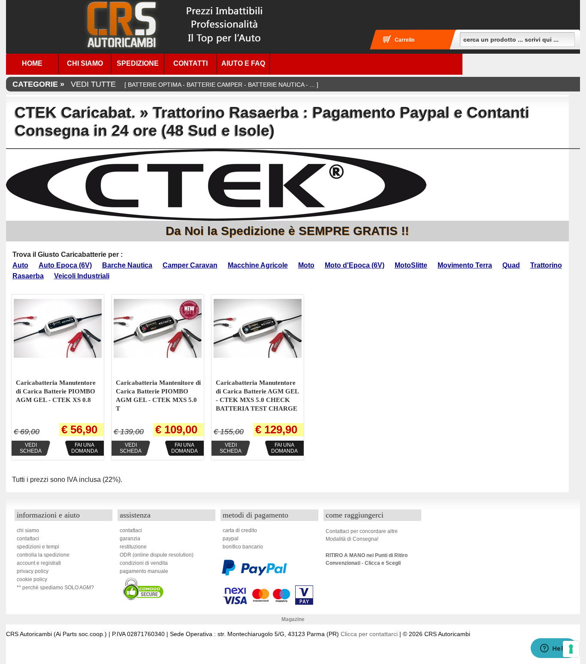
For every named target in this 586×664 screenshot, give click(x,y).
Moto (306, 265)
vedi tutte (165, 84)
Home (32, 63)
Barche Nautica (127, 265)
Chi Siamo (85, 63)
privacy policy (32, 571)
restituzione (133, 547)
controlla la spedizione (43, 555)
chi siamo (28, 530)
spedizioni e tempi (38, 547)
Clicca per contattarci (369, 633)
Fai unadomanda (84, 448)
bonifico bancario (243, 547)
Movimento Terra (465, 265)
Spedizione (138, 63)
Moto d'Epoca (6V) (354, 265)
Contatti (190, 63)
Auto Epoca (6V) (65, 265)
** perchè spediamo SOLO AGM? (55, 588)
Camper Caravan (190, 265)
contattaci (28, 539)
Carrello (404, 40)
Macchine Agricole (258, 265)
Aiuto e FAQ (243, 63)
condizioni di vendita (144, 563)
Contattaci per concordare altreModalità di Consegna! (362, 535)
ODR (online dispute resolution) (156, 555)
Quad (511, 265)
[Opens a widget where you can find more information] (553, 649)
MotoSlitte (411, 265)
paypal (231, 539)
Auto (20, 265)
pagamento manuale (144, 571)
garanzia (130, 539)
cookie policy (32, 579)
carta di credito (240, 530)
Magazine (293, 619)
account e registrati (39, 563)
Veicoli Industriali (81, 276)
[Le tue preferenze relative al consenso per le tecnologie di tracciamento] (571, 649)
